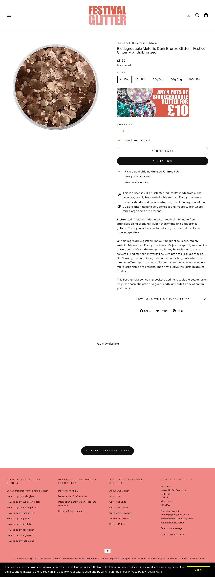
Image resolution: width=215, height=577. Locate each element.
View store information (136, 182)
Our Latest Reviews (120, 512)
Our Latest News (118, 507)
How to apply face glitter (21, 512)
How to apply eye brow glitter (23, 501)
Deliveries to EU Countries (72, 496)
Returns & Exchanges (70, 511)
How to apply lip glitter (19, 523)
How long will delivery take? (163, 299)
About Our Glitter (119, 490)
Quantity (125, 124)
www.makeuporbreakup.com (177, 518)
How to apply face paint (20, 540)
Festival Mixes (148, 43)
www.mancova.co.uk (172, 521)
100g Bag (195, 79)
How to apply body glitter (21, 496)
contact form (177, 534)
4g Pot (124, 79)
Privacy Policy (117, 523)
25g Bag (158, 79)
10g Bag (140, 79)
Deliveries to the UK (69, 490)
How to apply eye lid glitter (22, 507)
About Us (114, 496)
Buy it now (163, 161)
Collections (132, 43)
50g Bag (176, 79)
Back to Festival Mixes (110, 450)
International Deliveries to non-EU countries (77, 503)
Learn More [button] (155, 571)
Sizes (121, 72)
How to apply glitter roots (21, 518)
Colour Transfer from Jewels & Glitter (27, 490)
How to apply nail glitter (20, 529)
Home (120, 43)
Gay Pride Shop (118, 501)
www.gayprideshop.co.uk (175, 514)
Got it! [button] (198, 569)
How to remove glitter (19, 535)
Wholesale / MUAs (119, 518)
